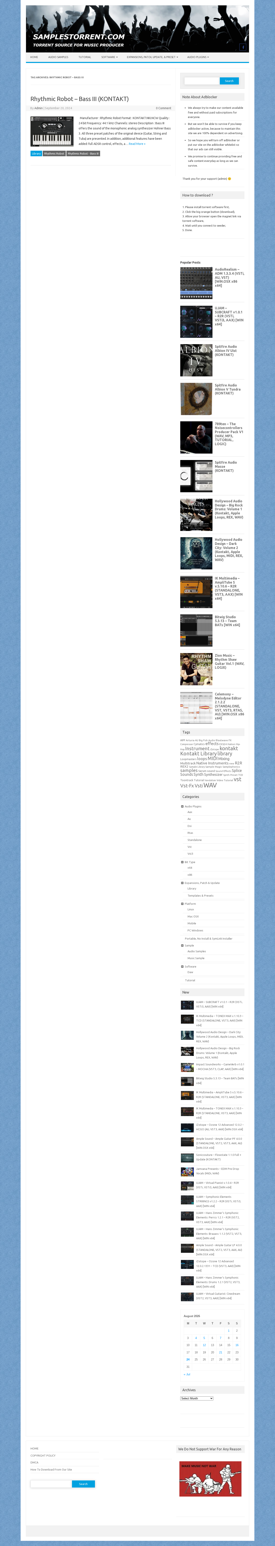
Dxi (190, 825)
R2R (238, 763)
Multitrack (188, 763)
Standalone (195, 839)
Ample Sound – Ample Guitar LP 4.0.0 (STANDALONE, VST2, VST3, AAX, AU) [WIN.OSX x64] (219, 1250)
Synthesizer (213, 774)
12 (204, 1345)
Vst (190, 846)
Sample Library (197, 766)
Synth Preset (230, 775)
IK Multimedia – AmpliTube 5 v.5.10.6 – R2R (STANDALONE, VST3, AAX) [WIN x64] (219, 1097)
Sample (189, 945)
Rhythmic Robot (54, 153)
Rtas (190, 832)
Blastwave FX (223, 740)
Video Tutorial (225, 780)
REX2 (184, 766)
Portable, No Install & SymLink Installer (208, 938)
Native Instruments (212, 763)
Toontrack (186, 780)
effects (212, 743)
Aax (190, 811)
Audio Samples (58, 57)
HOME (34, 1448)
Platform (190, 903)
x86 (190, 874)
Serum (202, 770)
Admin (38, 108)
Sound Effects (223, 771)
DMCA (34, 1462)
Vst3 (190, 853)
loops (202, 758)
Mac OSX (193, 916)
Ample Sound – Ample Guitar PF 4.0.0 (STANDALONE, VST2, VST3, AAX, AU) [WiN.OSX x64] (219, 1143)
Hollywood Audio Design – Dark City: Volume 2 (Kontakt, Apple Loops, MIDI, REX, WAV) (219, 1037)
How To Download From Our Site (51, 1469)
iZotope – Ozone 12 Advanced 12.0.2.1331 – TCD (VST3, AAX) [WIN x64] (218, 1266)
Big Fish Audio (207, 740)
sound (211, 770)
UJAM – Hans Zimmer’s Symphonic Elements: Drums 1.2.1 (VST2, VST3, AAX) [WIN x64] (218, 1282)
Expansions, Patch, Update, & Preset (151, 57)
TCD (240, 774)
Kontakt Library (198, 753)
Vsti (199, 785)
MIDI (213, 758)
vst (237, 779)
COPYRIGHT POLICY (43, 1455)
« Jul (187, 1374)
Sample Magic (213, 766)
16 (236, 1345)
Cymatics (199, 743)
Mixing (223, 758)
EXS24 (223, 744)
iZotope (214, 749)
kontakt (229, 748)
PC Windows (195, 930)
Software (108, 57)
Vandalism (210, 780)
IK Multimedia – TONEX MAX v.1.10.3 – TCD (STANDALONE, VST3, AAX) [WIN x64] (219, 1020)
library (224, 753)
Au (189, 818)
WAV (210, 785)
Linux (191, 909)
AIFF (182, 740)
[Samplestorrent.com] (137, 51)
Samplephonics (231, 766)
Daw (190, 972)
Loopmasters (188, 759)
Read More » (137, 144)
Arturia (190, 740)
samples (189, 770)
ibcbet (182, 1508)
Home (34, 57)
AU (196, 740)
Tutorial (84, 57)
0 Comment (163, 108)
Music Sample (196, 958)
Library (36, 153)
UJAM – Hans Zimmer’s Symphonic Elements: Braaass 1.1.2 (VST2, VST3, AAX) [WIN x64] (219, 1233)
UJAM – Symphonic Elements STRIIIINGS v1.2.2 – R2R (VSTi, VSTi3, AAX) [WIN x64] (218, 1201)
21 (220, 1352)
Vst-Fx (187, 785)
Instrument (197, 748)
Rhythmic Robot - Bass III (83, 153)
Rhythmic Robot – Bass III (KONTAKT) (80, 98)
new (231, 763)
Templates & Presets (201, 895)
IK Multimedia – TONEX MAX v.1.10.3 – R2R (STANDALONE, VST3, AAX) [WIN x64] (219, 1113)
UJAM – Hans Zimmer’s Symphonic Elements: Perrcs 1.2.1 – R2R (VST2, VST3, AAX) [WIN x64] (218, 1217)
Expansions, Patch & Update (202, 882)
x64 (190, 867)
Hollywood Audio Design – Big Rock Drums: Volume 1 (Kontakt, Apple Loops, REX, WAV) (218, 1053)
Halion (231, 744)
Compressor (186, 744)
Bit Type (190, 861)
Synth (198, 774)
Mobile (192, 923)
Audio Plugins (196, 57)
